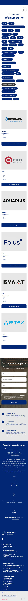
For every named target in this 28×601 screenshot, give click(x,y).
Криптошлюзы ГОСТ (8, 73)
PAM (4, 41)
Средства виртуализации (9, 95)
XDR (17, 30)
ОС (18, 73)
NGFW (20, 37)
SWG (20, 44)
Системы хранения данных (9, 88)
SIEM (4, 44)
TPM (11, 48)
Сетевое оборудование (8, 84)
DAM (11, 23)
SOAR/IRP (12, 44)
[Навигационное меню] (25, 2)
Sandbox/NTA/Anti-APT (15, 41)
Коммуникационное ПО (8, 63)
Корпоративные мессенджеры (10, 70)
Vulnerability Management (9, 52)
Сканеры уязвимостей (8, 91)
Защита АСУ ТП (7, 59)
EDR (11, 30)
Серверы (20, 81)
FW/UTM (5, 37)
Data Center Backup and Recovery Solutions (13, 27)
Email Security (6, 34)
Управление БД (6, 99)
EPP (15, 34)
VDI (4, 48)
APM (4, 23)
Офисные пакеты (7, 77)
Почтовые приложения (8, 81)
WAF (21, 52)
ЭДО (16, 99)
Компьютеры (6, 66)
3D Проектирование (8, 55)
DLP (4, 30)
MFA (13, 37)
